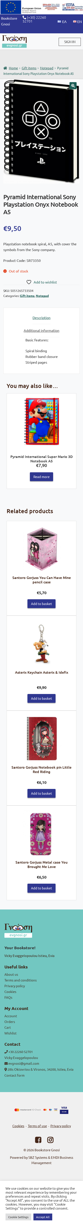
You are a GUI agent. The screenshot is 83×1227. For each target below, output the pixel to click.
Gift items (29, 68)
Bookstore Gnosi (47, 1150)
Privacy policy (14, 986)
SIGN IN (69, 42)
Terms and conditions (20, 980)
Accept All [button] (43, 1217)
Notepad (46, 68)
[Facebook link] (35, 1141)
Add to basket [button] (41, 603)
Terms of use (37, 1126)
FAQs (8, 997)
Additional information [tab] (41, 330)
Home (13, 68)
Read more (41, 477)
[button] (73, 85)
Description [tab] (41, 317)
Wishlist (10, 1033)
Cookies (10, 991)
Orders (9, 1021)
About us (11, 974)
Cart (7, 1027)
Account (10, 1016)
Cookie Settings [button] (18, 1217)
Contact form (14, 1075)
